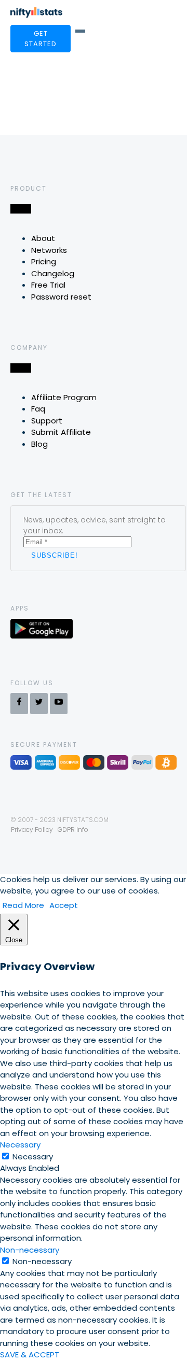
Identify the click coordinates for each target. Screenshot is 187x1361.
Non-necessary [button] (29, 1249)
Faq (38, 408)
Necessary (32, 1156)
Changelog (52, 273)
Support (46, 420)
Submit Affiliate (61, 432)
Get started (40, 39)
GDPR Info (73, 829)
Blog (39, 443)
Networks (49, 250)
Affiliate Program (64, 397)
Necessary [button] (20, 1144)
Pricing (43, 261)
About (43, 238)
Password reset (61, 296)
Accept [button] (63, 905)
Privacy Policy (32, 829)
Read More (23, 905)
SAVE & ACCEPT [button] (29, 1354)
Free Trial (48, 284)
